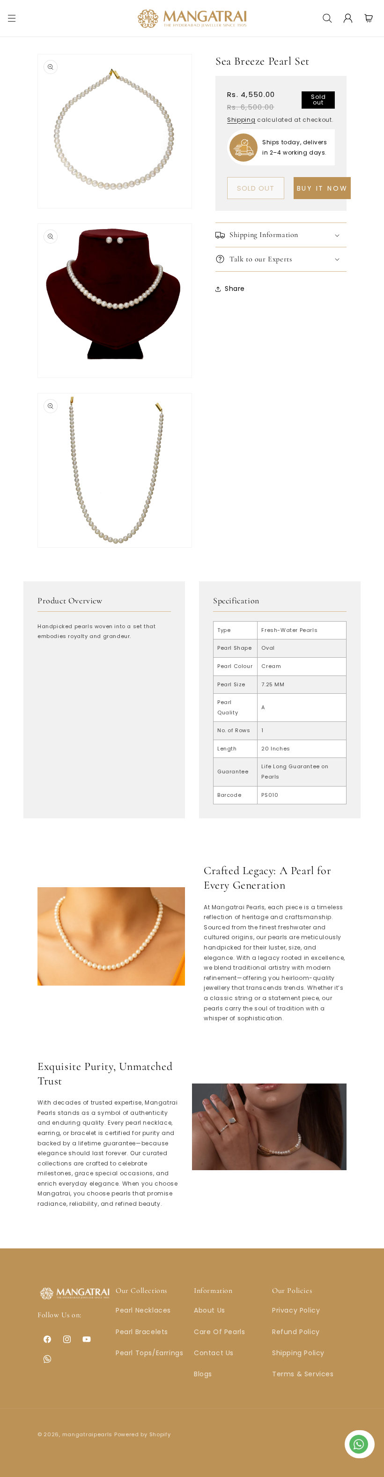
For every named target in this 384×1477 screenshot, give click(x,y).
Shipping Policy (298, 1353)
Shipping (241, 120)
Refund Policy (296, 1331)
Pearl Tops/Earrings (149, 1353)
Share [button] (235, 288)
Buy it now (322, 188)
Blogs (203, 1374)
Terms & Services (303, 1374)
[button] (11, 18)
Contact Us (214, 1353)
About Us (209, 1310)
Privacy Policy (296, 1310)
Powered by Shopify (142, 1434)
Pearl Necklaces (143, 1310)
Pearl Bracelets (142, 1331)
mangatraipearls (87, 1434)
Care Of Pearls (219, 1331)
